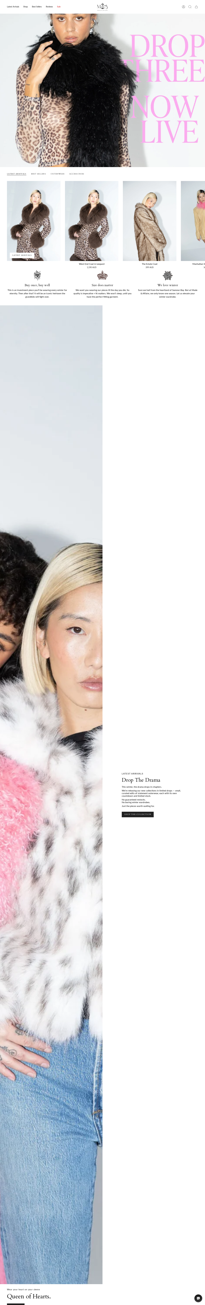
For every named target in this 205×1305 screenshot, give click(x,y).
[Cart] (196, 6)
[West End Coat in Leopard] (92, 221)
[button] (25, 7)
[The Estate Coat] (149, 221)
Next (201, 221)
